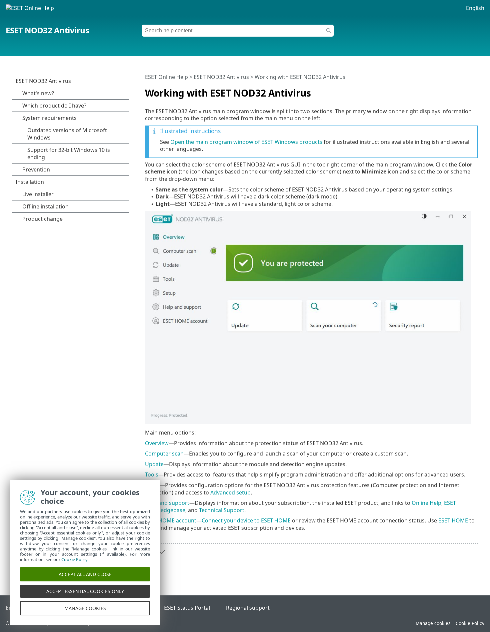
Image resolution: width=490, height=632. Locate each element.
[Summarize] (474, 90)
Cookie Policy (470, 623)
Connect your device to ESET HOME (246, 520)
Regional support (248, 607)
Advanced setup (230, 492)
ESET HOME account (170, 520)
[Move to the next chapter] (162, 552)
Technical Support (221, 510)
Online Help (426, 502)
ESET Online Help (166, 77)
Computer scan (164, 453)
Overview (157, 443)
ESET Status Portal (187, 607)
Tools (151, 474)
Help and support (167, 502)
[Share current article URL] (454, 90)
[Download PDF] (464, 90)
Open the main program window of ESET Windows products (246, 142)
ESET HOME (453, 520)
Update (154, 464)
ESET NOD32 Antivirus (47, 30)
